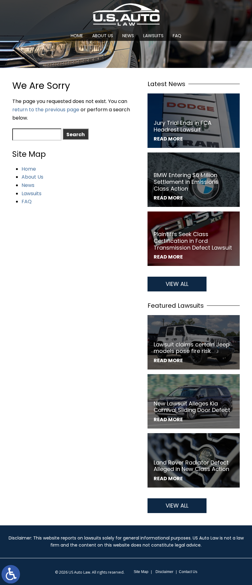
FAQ (177, 36)
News (128, 36)
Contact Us (188, 572)
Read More (168, 139)
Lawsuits (153, 36)
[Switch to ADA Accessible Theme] (11, 574)
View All (177, 284)
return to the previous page (45, 109)
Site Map (141, 572)
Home (77, 36)
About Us (102, 36)
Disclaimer (164, 572)
